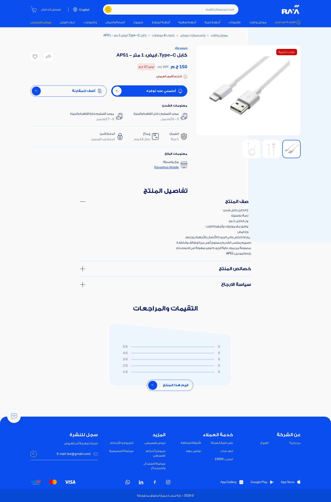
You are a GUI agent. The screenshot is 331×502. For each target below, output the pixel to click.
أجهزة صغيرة (187, 22)
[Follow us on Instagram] (168, 482)
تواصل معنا (193, 451)
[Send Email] (33, 454)
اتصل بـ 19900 (224, 459)
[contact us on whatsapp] (127, 482)
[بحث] (108, 9)
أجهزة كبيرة (212, 22)
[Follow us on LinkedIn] (141, 482)
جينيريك (181, 48)
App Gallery (228, 482)
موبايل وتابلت (258, 22)
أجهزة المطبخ (161, 22)
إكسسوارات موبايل (192, 35)
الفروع (265, 443)
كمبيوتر (138, 22)
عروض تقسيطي (40, 22)
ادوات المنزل (67, 22)
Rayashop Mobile (166, 167)
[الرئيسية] (291, 9)
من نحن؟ (295, 443)
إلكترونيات (90, 22)
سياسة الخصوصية (121, 451)
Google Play (259, 482)
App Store (288, 482)
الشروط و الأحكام (122, 443)
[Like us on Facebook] (154, 482)
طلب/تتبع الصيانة (222, 443)
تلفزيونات (235, 22)
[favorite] (34, 56)
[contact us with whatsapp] (14, 416)
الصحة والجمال (115, 22)
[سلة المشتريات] (33, 9)
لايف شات (226, 451)
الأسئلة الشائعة (191, 443)
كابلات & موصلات (163, 35)
